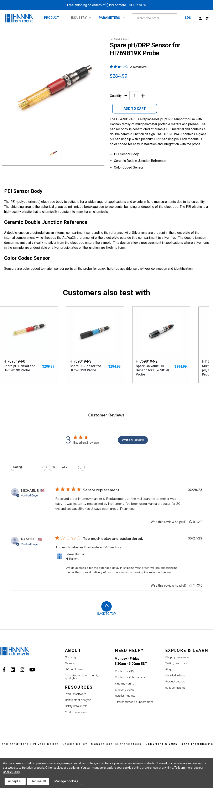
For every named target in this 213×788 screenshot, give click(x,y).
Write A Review (133, 440)
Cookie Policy (11, 772)
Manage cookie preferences (116, 743)
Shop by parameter (177, 657)
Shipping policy (124, 689)
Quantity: (116, 96)
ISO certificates (74, 669)
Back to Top (106, 613)
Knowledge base (175, 675)
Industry (79, 18)
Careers (69, 663)
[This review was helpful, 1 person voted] (190, 585)
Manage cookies (66, 781)
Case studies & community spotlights (81, 677)
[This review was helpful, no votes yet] (190, 522)
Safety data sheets (76, 706)
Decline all (38, 781)
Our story (70, 657)
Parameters (109, 18)
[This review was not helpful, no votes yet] (198, 522)
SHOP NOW (137, 5)
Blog (168, 669)
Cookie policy (74, 743)
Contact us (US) (124, 671)
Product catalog (175, 681)
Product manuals (76, 712)
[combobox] (29, 467)
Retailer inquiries (125, 695)
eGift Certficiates (175, 687)
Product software (75, 694)
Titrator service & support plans (134, 701)
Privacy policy (46, 743)
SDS (188, 18)
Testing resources (176, 663)
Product (51, 18)
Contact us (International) (130, 677)
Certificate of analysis (78, 700)
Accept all (15, 781)
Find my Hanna (124, 683)
